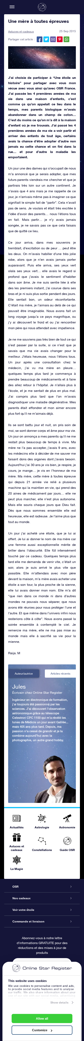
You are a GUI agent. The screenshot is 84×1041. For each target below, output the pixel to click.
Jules (19, 686)
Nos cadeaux (21, 898)
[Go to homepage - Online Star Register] (42, 7)
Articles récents (60, 673)
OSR (15, 886)
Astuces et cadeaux (21, 31)
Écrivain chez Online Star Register (37, 692)
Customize (39, 1030)
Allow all (42, 1018)
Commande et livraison (28, 921)
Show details (59, 1002)
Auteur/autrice (24, 673)
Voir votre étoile (23, 909)
